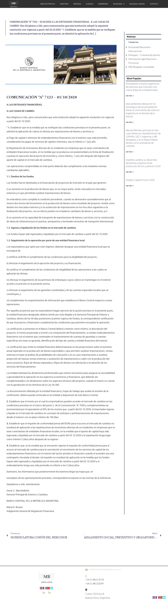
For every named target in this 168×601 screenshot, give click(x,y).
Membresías (103, 4)
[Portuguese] (48, 587)
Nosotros (64, 4)
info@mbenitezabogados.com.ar (104, 569)
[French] (45, 587)
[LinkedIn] (44, 592)
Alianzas (89, 4)
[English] (41, 587)
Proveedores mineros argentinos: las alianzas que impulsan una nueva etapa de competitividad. (142, 86)
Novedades (117, 4)
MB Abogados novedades (141, 66)
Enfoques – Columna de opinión (144, 55)
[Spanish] (51, 587)
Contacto (154, 4)
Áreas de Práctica (47, 4)
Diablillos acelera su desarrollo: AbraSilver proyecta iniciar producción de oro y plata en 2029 (143, 163)
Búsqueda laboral (137, 4)
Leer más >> (130, 96)
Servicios (77, 4)
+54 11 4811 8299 (94, 583)
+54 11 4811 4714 (94, 579)
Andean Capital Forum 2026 (140, 180)
